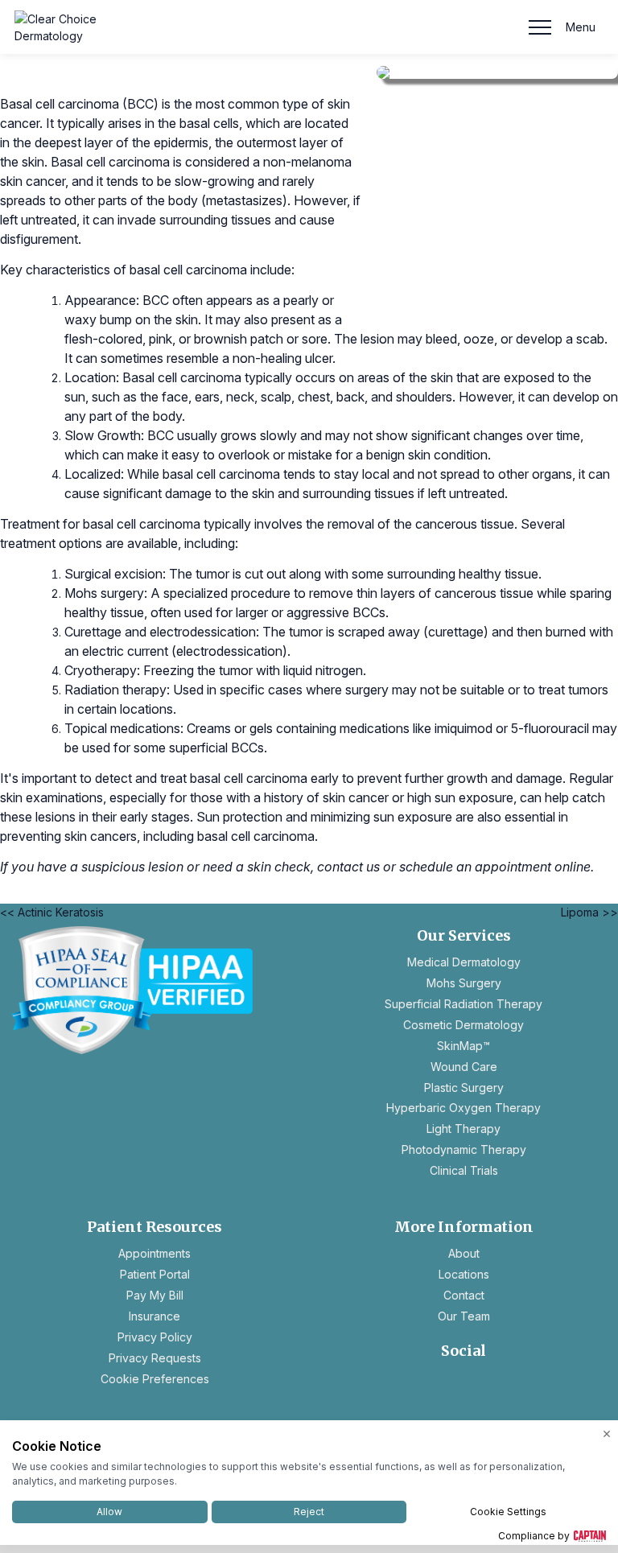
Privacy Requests (155, 1358)
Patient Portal (155, 1274)
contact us (348, 867)
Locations (464, 1274)
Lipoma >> (589, 912)
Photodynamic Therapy (464, 1149)
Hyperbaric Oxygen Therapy (463, 1107)
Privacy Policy (154, 1337)
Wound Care (464, 1066)
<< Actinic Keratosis (52, 912)
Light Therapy (463, 1128)
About (464, 1253)
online (572, 867)
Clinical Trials (464, 1170)
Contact (463, 1295)
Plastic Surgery (464, 1087)
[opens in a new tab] (154, 990)
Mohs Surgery (463, 983)
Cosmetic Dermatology (463, 1025)
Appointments (154, 1253)
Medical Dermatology (464, 962)
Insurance (154, 1316)
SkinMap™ (463, 1045)
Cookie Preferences (155, 1379)
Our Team (464, 1316)
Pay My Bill (154, 1295)
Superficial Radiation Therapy (463, 1004)
